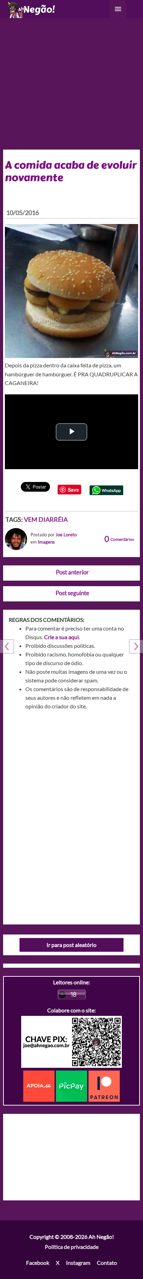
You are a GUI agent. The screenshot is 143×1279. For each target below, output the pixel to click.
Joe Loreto (66, 534)
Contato (107, 1262)
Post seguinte (72, 593)
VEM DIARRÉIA (46, 519)
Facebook (37, 1262)
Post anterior (72, 572)
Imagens (46, 542)
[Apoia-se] (39, 1085)
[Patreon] (104, 1085)
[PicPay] (72, 1085)
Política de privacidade (72, 1246)
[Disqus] (71, 814)
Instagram (78, 1262)
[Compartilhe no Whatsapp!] (106, 489)
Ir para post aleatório (71, 944)
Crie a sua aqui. (62, 637)
